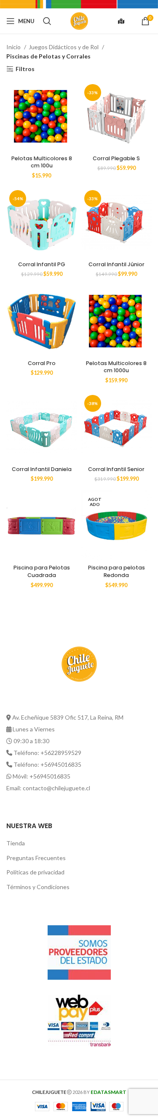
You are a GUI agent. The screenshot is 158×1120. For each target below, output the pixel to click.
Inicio (14, 46)
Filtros (25, 69)
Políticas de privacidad (35, 872)
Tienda (15, 843)
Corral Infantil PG (41, 264)
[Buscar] (47, 21)
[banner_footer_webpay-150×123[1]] (79, 1020)
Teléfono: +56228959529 (47, 752)
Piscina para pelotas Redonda (116, 571)
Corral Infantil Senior (116, 469)
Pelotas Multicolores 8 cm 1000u (116, 367)
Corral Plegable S (116, 158)
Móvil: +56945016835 (41, 776)
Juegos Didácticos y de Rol (64, 46)
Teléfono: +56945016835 (47, 764)
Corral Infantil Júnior (116, 264)
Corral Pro (42, 363)
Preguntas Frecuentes (36, 857)
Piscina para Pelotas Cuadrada (41, 571)
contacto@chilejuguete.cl (56, 788)
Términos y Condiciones (38, 886)
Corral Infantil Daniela (42, 469)
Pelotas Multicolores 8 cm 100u (41, 162)
